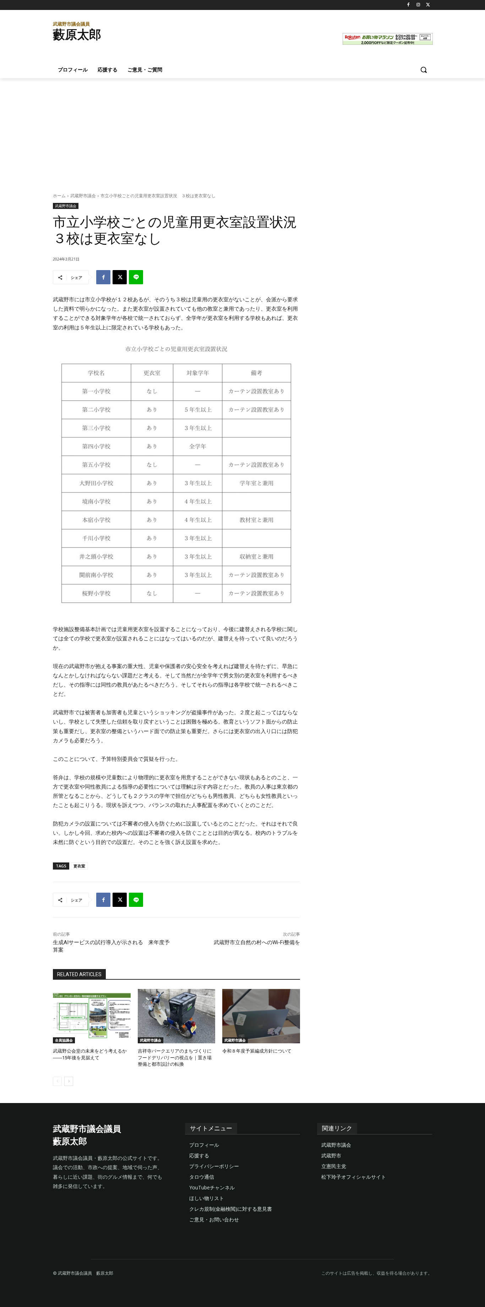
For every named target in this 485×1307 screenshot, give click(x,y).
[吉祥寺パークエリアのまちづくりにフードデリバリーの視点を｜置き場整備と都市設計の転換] (177, 1016)
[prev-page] (57, 1081)
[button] (423, 69)
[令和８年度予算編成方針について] (261, 1016)
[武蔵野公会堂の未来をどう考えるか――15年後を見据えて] (92, 1016)
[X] (428, 5)
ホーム (59, 196)
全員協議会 (64, 1040)
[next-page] (68, 1081)
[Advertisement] (242, 131)
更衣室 (79, 865)
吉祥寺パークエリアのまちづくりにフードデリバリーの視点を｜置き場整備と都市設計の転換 (175, 1057)
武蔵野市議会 (83, 196)
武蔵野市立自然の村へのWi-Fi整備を (257, 942)
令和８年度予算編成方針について (256, 1051)
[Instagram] (418, 5)
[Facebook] (408, 5)
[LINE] (136, 277)
